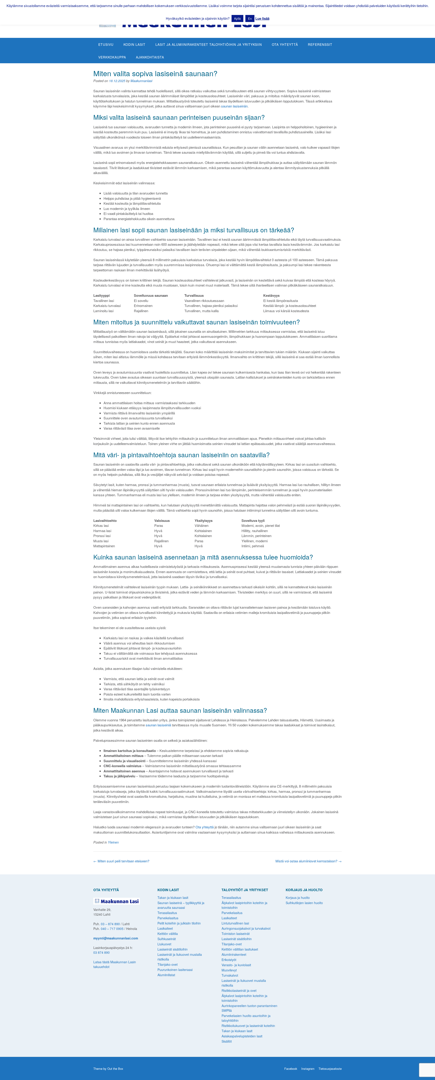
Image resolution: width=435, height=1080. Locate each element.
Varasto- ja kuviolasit (236, 965)
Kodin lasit (134, 44)
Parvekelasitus (167, 918)
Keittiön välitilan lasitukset (240, 949)
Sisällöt (227, 1041)
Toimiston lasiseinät (236, 933)
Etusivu (106, 44)
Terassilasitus (167, 912)
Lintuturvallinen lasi (235, 923)
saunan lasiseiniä (158, 724)
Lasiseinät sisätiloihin (172, 949)
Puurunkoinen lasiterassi (175, 969)
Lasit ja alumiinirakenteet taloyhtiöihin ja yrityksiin (208, 44)
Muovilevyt (229, 970)
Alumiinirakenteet (234, 954)
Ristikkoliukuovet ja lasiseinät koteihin (248, 1025)
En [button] (250, 18)
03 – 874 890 (110, 924)
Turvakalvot (230, 975)
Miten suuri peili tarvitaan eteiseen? (121, 861)
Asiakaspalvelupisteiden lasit (242, 1036)
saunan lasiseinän (234, 106)
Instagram (307, 1068)
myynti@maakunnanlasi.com (115, 938)
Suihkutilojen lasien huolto (304, 902)
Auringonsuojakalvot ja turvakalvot (246, 928)
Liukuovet (164, 944)
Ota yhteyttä (285, 44)
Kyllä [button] (237, 18)
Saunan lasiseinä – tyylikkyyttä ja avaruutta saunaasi (180, 905)
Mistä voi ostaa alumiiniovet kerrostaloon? (309, 861)
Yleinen (113, 842)
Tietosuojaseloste (330, 1068)
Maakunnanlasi (141, 80)
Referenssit (320, 44)
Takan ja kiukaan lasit (172, 897)
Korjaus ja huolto (298, 897)
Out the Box (115, 1068)
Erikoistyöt (229, 959)
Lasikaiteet (165, 928)
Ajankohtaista (150, 57)
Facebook (290, 1068)
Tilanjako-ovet (167, 964)
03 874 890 (101, 952)
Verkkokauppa (112, 57)
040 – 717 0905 (112, 928)
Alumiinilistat (166, 975)
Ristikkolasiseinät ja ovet (239, 990)
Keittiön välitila (167, 933)
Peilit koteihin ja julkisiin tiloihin (179, 923)
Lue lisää (262, 18)
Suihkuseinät (166, 938)
